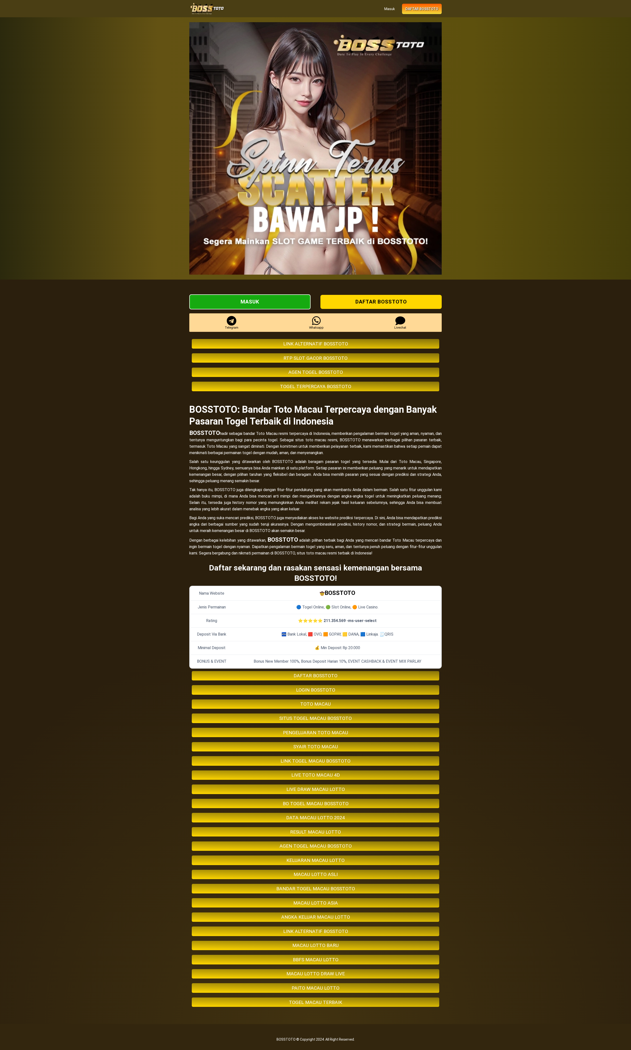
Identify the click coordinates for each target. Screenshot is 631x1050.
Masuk (389, 9)
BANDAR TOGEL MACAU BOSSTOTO (315, 888)
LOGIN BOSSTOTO (315, 690)
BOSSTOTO (204, 432)
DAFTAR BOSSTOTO (315, 675)
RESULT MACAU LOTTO (315, 832)
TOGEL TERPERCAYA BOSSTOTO (315, 386)
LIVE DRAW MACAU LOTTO (315, 789)
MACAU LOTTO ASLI (316, 874)
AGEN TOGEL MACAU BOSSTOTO (316, 846)
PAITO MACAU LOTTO (315, 988)
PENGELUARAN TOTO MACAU (315, 732)
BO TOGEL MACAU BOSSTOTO (316, 803)
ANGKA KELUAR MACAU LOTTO (315, 917)
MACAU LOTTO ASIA (315, 903)
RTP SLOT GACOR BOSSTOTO (315, 358)
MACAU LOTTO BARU (315, 945)
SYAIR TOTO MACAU (315, 746)
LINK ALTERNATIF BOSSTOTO (315, 344)
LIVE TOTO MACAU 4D (315, 775)
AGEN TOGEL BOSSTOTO (315, 372)
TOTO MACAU (315, 704)
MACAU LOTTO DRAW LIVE (315, 974)
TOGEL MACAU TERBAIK (315, 1002)
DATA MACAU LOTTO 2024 (315, 817)
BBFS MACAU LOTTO (315, 959)
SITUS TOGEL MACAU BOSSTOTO (315, 718)
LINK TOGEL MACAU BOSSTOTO (315, 761)
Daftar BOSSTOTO (421, 9)
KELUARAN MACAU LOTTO (315, 860)
